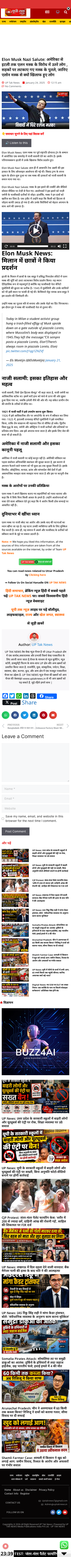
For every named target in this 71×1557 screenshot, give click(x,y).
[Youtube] (65, 1512)
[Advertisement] (35, 39)
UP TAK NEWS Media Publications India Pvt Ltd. (37, 1525)
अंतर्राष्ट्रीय (34, 21)
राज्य (4, 21)
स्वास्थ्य (59, 614)
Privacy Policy (46, 1490)
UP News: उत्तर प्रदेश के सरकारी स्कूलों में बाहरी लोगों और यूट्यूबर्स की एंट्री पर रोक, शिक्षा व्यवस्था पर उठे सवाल (49, 853)
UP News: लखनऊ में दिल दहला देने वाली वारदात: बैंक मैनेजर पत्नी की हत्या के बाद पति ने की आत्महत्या (50, 898)
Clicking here (37, 574)
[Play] (6, 246)
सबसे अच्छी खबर (45, 1479)
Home (7, 1490)
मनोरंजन (12, 21)
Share (29, 702)
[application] (35, 231)
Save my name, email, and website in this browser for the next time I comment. (34, 818)
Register (25, 1494)
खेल (44, 21)
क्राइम (62, 21)
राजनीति (52, 21)
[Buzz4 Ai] (35, 1074)
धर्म (26, 1479)
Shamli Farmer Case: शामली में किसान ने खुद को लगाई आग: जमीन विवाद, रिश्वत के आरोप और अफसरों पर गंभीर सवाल (50, 957)
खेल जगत (46, 614)
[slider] (32, 246)
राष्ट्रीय (23, 21)
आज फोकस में (16, 1479)
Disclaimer (31, 1490)
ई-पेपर (57, 1479)
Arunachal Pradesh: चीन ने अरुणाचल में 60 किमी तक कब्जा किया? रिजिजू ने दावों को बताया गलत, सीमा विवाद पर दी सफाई (50, 942)
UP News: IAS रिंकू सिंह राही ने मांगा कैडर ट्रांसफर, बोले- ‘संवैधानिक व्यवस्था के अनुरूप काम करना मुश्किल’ (50, 913)
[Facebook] (52, 1512)
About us (18, 1490)
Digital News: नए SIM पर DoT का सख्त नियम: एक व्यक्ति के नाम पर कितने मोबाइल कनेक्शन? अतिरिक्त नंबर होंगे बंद (50, 987)
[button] (66, 12)
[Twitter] (59, 1512)
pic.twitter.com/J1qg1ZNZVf (24, 351)
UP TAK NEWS (57, 582)
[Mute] (59, 246)
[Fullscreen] (65, 246)
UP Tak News (42, 644)
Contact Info (11, 1494)
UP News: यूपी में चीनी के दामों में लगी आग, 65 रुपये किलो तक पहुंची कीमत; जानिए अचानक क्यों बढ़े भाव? (50, 972)
